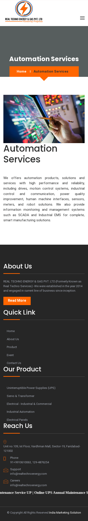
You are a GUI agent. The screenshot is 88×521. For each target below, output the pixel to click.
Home (21, 71)
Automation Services (51, 71)
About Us (13, 339)
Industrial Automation (21, 411)
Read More (17, 300)
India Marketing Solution (65, 512)
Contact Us (14, 363)
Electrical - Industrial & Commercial (29, 404)
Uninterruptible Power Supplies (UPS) (31, 388)
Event (10, 355)
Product (12, 347)
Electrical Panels (17, 419)
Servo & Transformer (20, 396)
